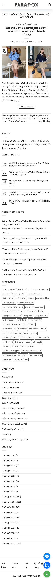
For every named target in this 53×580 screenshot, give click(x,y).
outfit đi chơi (20, 298)
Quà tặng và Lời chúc (12, 424)
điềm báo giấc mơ (21, 359)
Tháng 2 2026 (9, 486)
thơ (4, 333)
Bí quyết (6, 377)
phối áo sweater (9, 320)
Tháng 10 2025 (9, 507)
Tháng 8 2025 (9, 517)
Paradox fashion (42, 298)
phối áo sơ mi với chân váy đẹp (24, 118)
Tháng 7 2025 (9, 523)
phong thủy (27, 316)
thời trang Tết (37, 342)
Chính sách (15, 565)
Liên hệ (27, 565)
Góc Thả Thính (9, 403)
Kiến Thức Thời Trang (12, 419)
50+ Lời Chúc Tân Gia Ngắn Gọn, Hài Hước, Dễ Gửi (29, 202)
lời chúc (6, 294)
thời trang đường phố (11, 351)
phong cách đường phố (12, 316)
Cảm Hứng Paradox (11, 382)
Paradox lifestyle (9, 303)
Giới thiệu (3, 565)
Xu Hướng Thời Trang (12, 439)
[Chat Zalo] (46, 565)
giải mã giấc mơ (9, 289)
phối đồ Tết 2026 (35, 320)
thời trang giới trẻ (42, 337)
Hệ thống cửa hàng (40, 565)
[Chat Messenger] (46, 556)
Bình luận (13, 186)
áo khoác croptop (9, 355)
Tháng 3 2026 (9, 481)
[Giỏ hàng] (49, 5)
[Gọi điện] (46, 574)
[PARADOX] (26, 4)
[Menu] (3, 4)
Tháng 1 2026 (9, 491)
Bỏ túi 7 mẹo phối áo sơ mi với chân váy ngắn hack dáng (26, 31)
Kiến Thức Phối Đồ (26, 24)
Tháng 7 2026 (9, 460)
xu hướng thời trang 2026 (31, 351)
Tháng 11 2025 (9, 502)
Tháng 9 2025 (9, 512)
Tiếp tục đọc (26, 106)
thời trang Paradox (22, 342)
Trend (5, 434)
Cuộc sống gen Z (10, 393)
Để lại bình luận (44, 121)
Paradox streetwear (26, 303)
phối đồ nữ (22, 320)
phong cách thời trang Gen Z (14, 311)
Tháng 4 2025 (9, 538)
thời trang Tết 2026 (10, 346)
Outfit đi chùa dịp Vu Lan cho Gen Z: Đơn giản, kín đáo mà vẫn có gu (29, 164)
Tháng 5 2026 (9, 471)
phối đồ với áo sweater (11, 324)
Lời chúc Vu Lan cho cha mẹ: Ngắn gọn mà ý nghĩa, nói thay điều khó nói (29, 193)
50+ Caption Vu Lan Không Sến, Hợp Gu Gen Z (28, 182)
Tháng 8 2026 (9, 455)
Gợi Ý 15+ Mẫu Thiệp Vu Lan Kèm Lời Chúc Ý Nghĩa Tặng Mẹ (29, 173)
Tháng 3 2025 (9, 543)
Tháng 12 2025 (9, 497)
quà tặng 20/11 (29, 324)
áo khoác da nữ (36, 355)
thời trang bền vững (10, 337)
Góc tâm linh (8, 398)
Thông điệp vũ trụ (10, 429)
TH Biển (39, 42)
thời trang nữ (8, 342)
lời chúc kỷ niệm (18, 294)
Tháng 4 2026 (9, 476)
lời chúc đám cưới (34, 294)
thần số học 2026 (30, 333)
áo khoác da (23, 355)
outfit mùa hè (8, 298)
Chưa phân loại (9, 387)
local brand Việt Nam (41, 289)
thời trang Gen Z (27, 337)
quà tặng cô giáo (9, 329)
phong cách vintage (35, 311)
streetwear (22, 329)
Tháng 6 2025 (9, 528)
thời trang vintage (27, 346)
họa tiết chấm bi (24, 289)
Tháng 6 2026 (9, 465)
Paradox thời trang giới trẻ (13, 307)
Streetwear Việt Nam (37, 329)
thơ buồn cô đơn (14, 333)
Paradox (31, 298)
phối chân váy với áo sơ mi (17, 121)
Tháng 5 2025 (9, 533)
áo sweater (7, 359)
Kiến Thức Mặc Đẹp (11, 408)
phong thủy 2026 (41, 316)
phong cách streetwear (34, 307)
